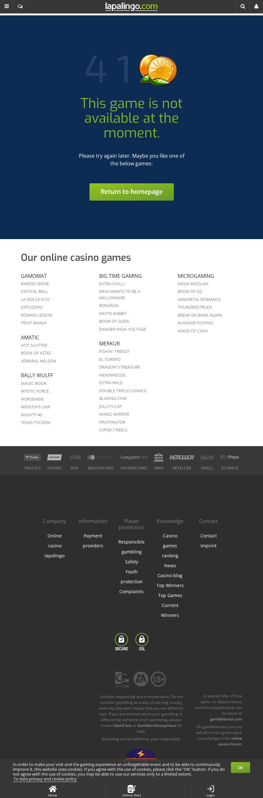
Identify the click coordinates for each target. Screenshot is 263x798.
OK (240, 767)
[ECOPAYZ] (229, 457)
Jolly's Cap (110, 406)
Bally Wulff (37, 375)
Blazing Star (113, 398)
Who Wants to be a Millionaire (119, 294)
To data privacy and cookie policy (45, 779)
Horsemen (32, 399)
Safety (131, 562)
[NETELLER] (182, 457)
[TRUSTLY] (32, 457)
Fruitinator (112, 422)
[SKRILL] (207, 457)
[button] (6, 6)
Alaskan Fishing (195, 323)
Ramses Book (35, 284)
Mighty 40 (31, 415)
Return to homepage (132, 191)
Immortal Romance (199, 299)
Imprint (208, 546)
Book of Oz (190, 291)
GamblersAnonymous (156, 725)
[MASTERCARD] (100, 457)
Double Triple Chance (123, 391)
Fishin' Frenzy (114, 351)
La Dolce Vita (35, 299)
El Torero (110, 359)
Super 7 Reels (113, 430)
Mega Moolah (193, 284)
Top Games (170, 595)
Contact (208, 536)
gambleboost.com (226, 719)
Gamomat (34, 275)
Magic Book (34, 383)
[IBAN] (158, 457)
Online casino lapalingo (54, 546)
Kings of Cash (193, 331)
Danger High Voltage (122, 329)
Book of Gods (114, 321)
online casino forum (230, 741)
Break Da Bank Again (200, 315)
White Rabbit (113, 313)
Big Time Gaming (120, 275)
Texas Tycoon (35, 422)
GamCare (123, 725)
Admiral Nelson (38, 361)
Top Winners (170, 585)
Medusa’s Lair (35, 407)
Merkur (109, 343)
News (170, 565)
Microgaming (196, 275)
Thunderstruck (195, 307)
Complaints (131, 591)
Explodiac (32, 307)
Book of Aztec (36, 353)
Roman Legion (36, 315)
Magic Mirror (114, 414)
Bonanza (109, 305)
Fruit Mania (34, 323)
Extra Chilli (112, 284)
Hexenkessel (112, 375)
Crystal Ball (34, 291)
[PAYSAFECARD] (134, 457)
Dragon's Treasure (119, 367)
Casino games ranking (170, 546)
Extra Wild (111, 383)
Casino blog (169, 575)
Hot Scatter (34, 345)
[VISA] (74, 457)
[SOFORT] (54, 457)
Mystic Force (35, 391)
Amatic (30, 337)
